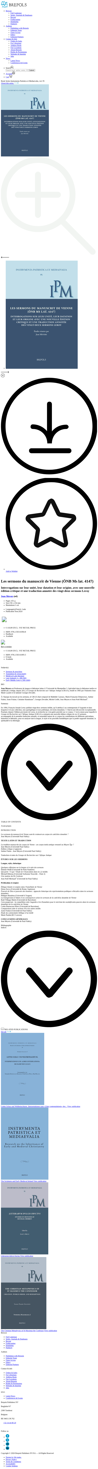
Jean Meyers (7, 596)
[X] (7, 1441)
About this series (7, 83)
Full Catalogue (16, 13)
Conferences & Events (19, 63)
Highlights (14, 22)
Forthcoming (15, 20)
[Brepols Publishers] (14, 7)
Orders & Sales (16, 41)
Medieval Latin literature (15, 676)
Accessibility (10, 1464)
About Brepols (16, 50)
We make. (14, 1457)
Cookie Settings (12, 1466)
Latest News (15, 61)
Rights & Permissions (19, 52)
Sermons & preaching (14, 672)
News (8, 58)
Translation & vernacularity (16, 674)
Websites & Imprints (18, 54)
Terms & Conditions (13, 1462)
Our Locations (16, 48)
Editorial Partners (17, 37)
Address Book (16, 45)
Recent (13, 17)
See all (3, 1032)
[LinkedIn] (7, 1449)
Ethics (13, 35)
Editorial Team (16, 30)
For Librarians (16, 43)
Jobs (12, 56)
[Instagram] (7, 1445)
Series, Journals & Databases (21, 15)
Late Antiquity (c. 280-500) (16, 678)
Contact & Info (11, 39)
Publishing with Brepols (20, 28)
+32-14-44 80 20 (9, 1423)
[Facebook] (7, 1437)
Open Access (15, 32)
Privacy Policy (11, 1459)
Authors (9, 26)
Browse (9, 11)
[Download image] (49, 474)
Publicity (14, 24)
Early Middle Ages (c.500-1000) (18, 680)
